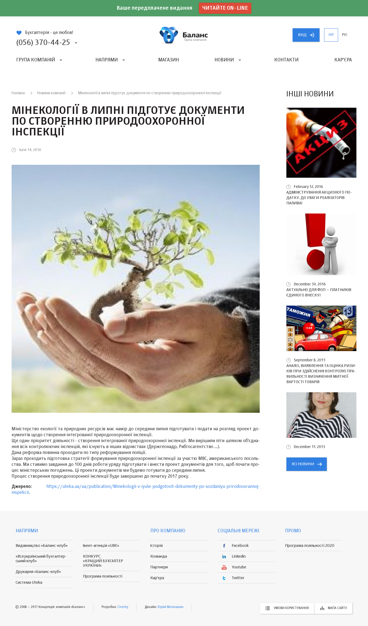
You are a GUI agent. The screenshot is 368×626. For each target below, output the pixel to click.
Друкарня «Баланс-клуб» (38, 572)
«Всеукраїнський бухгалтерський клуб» (41, 558)
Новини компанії (51, 93)
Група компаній (35, 60)
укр (331, 35)
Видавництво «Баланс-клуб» (42, 546)
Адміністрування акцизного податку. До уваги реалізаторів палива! (319, 197)
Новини (224, 60)
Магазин (168, 60)
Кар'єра (343, 60)
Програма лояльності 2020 (309, 546)
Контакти (286, 60)
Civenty (122, 607)
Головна (18, 93)
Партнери (159, 567)
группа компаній (184, 35)
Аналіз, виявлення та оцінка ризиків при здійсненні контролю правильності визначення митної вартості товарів (321, 374)
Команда (158, 556)
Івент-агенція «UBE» (101, 546)
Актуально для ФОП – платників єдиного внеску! (318, 292)
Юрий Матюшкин (170, 607)
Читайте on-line (225, 8)
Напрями (106, 60)
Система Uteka (29, 582)
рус (345, 35)
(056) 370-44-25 (43, 43)
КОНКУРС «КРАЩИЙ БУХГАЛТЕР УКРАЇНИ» (103, 561)
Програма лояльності (102, 576)
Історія (156, 546)
